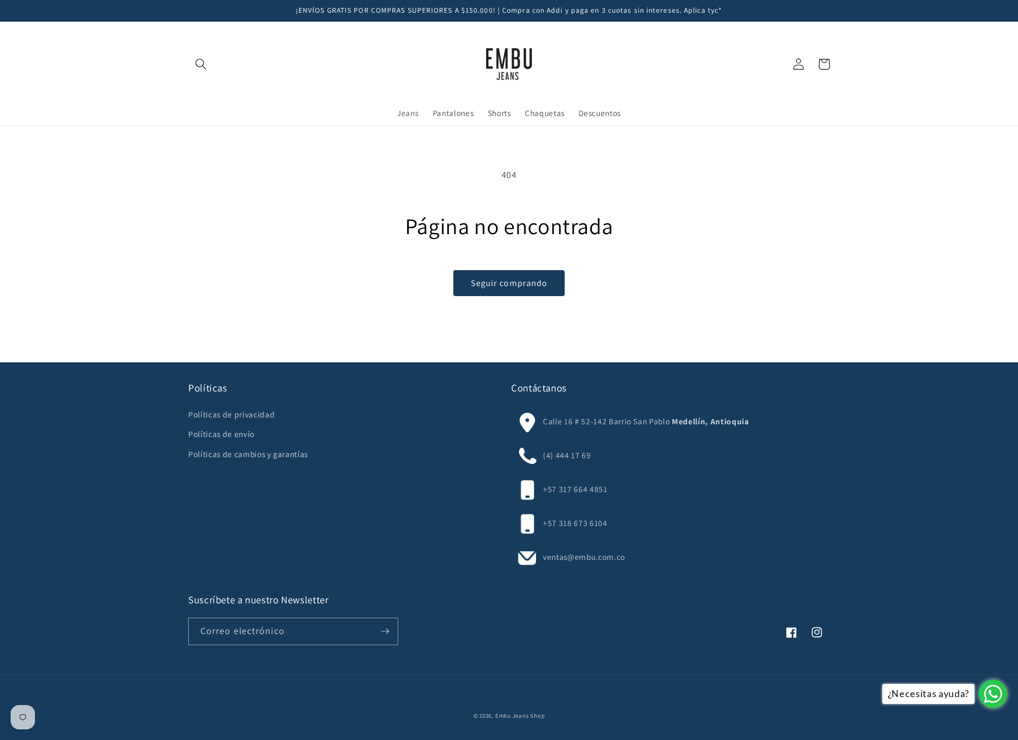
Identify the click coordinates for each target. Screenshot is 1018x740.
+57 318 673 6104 (575, 523)
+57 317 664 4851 (575, 489)
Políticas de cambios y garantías (248, 454)
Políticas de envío (221, 434)
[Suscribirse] (385, 631)
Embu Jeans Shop (520, 715)
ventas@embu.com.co (584, 556)
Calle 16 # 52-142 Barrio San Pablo (606, 421)
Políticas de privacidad (231, 414)
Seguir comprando (509, 283)
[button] (201, 64)
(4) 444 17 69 (567, 455)
